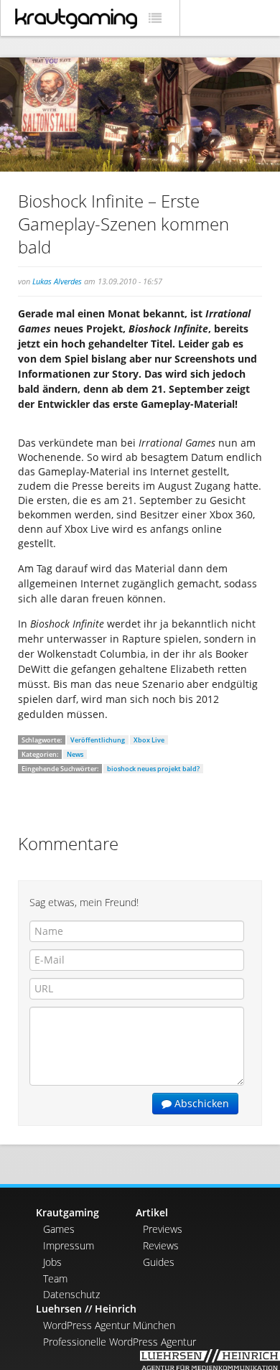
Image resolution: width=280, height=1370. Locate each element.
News (75, 754)
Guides (158, 1262)
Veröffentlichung (97, 740)
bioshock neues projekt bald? (153, 768)
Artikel (152, 1212)
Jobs (52, 1262)
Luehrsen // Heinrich (86, 1308)
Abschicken (200, 1103)
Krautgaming (67, 1212)
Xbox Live (149, 740)
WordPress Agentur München (109, 1325)
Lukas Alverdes (57, 281)
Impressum (68, 1245)
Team (55, 1278)
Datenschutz (71, 1294)
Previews (162, 1229)
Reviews (161, 1245)
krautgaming (76, 19)
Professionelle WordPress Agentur (119, 1341)
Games (59, 1229)
